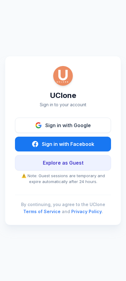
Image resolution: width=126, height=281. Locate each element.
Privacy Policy (86, 211)
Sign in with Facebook (68, 144)
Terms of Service (42, 211)
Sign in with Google (68, 125)
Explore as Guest (63, 163)
